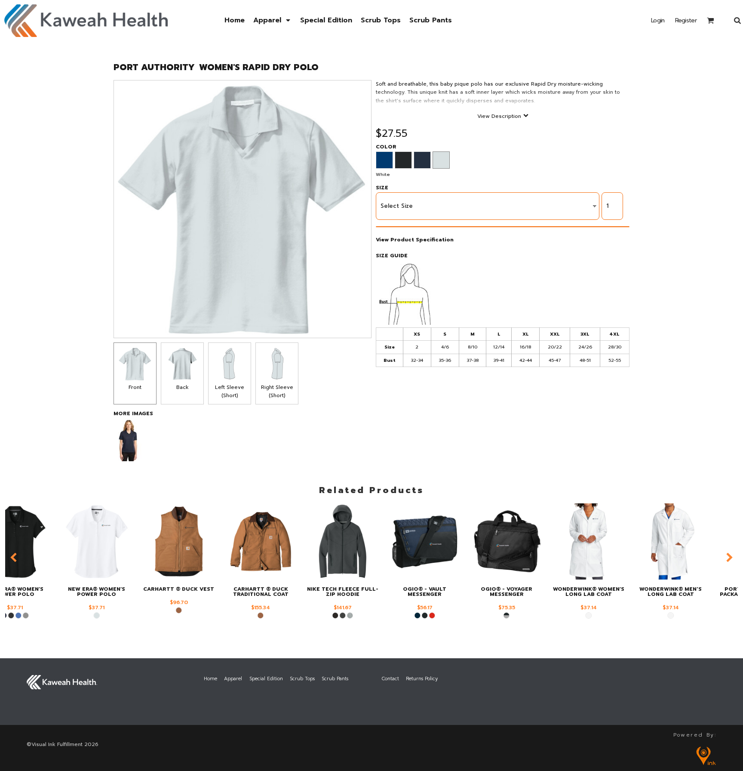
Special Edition (266, 678)
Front (135, 387)
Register (686, 20)
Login (658, 20)
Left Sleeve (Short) (229, 391)
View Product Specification (415, 240)
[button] (272, 20)
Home (210, 678)
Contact (390, 678)
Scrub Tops (302, 678)
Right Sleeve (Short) (277, 391)
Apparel (233, 678)
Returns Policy (422, 678)
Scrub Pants (335, 678)
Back (182, 387)
